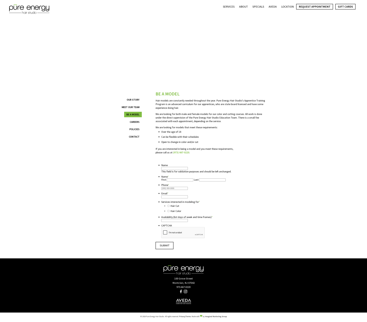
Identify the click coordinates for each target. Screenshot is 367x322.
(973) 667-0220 (181, 152)
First (163, 179)
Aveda (273, 6)
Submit (164, 245)
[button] (181, 292)
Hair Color (175, 211)
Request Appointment (314, 6)
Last (196, 179)
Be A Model (132, 114)
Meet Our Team (130, 107)
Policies (134, 129)
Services (229, 6)
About (243, 6)
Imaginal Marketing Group (216, 316)
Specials (258, 6)
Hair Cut (174, 206)
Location (287, 6)
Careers (134, 122)
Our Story (133, 99)
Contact (134, 136)
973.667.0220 (183, 287)
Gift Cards (345, 6)
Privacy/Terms (185, 316)
